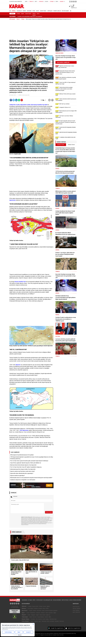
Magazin (33, 615)
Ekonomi (29, 10)
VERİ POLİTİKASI (65, 600)
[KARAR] (16, 6)
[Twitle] (13, 100)
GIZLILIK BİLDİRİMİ (57, 600)
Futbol (28, 612)
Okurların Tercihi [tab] (60, 144)
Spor (33, 10)
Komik (44, 619)
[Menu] (70, 11)
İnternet (35, 617)
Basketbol (32, 612)
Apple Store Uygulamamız (74, 628)
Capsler (36, 621)
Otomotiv (38, 610)
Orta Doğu (30, 608)
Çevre (38, 13)
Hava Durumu (76, 606)
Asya (44, 608)
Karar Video (43, 10)
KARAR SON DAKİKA (15, 611)
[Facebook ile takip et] (74, 1)
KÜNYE (34, 600)
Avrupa (40, 608)
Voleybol (38, 612)
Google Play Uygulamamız (57, 628)
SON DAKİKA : (12, 16)
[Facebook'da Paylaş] (11, 100)
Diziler (29, 615)
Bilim (50, 617)
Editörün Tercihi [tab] (71, 144)
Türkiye (34, 13)
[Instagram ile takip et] (18, 603)
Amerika (36, 608)
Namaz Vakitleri (76, 608)
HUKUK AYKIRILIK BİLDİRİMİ (75, 600)
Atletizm (43, 612)
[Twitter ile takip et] (76, 1)
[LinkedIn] (16, 100)
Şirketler (55, 610)
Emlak (34, 610)
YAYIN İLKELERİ (39, 600)
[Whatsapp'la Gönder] (19, 100)
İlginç (47, 619)
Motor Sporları (49, 612)
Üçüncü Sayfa (28, 13)
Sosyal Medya (40, 617)
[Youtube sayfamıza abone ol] (14, 603)
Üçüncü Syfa (35, 606)
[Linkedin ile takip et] (16, 603)
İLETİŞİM (30, 600)
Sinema (40, 619)
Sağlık (37, 615)
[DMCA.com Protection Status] (15, 616)
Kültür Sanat (65, 10)
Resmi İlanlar (57, 10)
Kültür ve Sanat (50, 621)
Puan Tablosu (76, 610)
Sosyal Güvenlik (49, 610)
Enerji (43, 610)
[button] (41, 100)
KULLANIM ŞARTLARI (47, 600)
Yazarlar (19, 10)
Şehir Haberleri (76, 612)
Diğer (54, 612)
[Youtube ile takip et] (70, 1)
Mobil (30, 617)
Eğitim (22, 13)
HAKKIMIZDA (25, 600)
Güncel (14, 10)
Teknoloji (25, 617)
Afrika (47, 608)
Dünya (24, 10)
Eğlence (48, 615)
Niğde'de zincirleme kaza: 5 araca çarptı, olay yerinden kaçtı (31, 16)
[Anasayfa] (10, 11)
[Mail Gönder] (22, 100)
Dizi (37, 619)
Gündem (33, 619)
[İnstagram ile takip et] (72, 1)
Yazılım (46, 617)
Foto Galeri (25, 621)
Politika (18, 13)
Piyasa (30, 610)
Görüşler (49, 10)
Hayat (37, 10)
